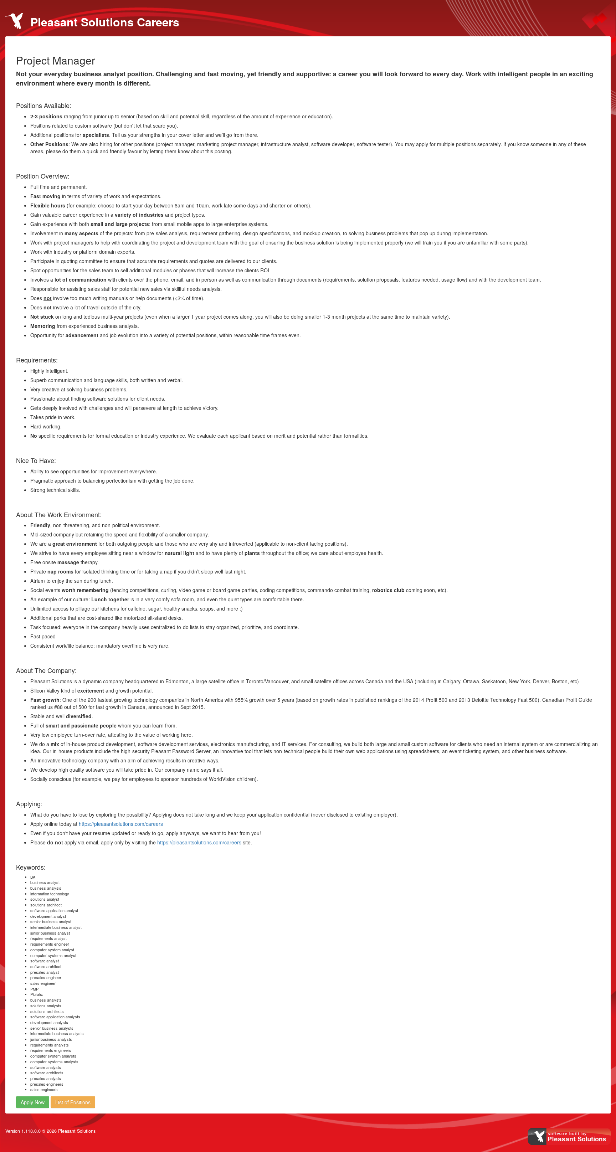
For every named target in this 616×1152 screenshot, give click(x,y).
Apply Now (33, 1102)
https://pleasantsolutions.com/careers (121, 823)
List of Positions (73, 1102)
